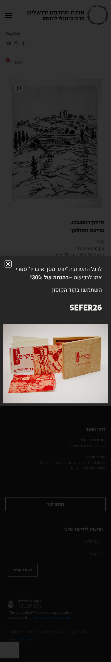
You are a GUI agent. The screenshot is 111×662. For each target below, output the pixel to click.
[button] (8, 264)
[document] (55, 331)
